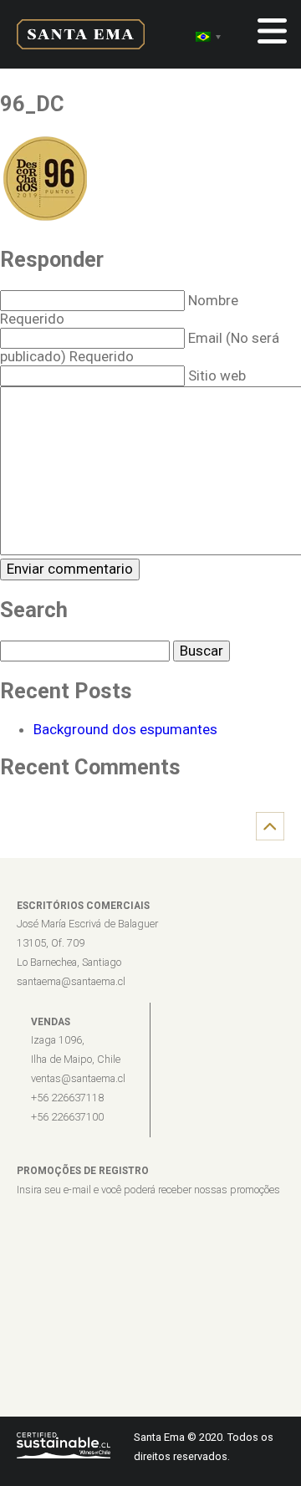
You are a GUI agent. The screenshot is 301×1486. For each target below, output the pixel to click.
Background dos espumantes (125, 729)
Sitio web (217, 375)
